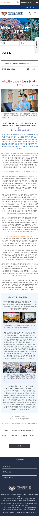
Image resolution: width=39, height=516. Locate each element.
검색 (30, 13)
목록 (19, 446)
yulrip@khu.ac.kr (22, 416)
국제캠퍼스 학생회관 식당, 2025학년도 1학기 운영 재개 (25, 430)
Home (26, 7)
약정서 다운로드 (7, 466)
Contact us (33, 7)
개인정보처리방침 (19, 460)
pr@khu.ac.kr (25, 419)
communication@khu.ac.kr (29, 423)
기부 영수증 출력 (6, 2)
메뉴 (35, 13)
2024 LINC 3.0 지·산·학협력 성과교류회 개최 (23, 436)
